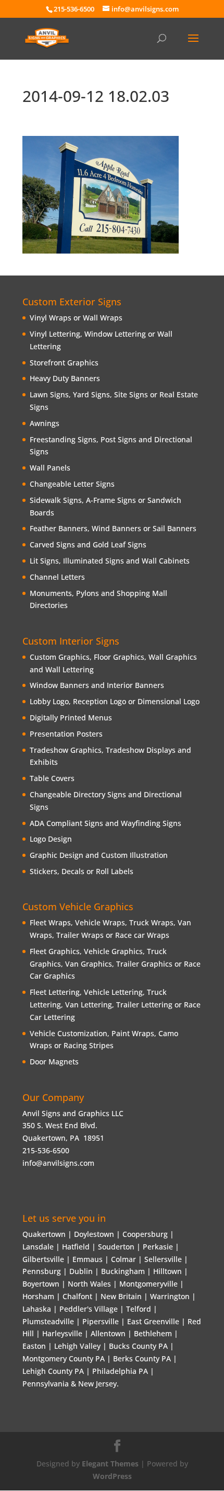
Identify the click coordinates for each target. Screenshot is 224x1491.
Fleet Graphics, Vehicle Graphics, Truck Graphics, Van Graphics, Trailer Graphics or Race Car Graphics (115, 963)
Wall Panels (50, 468)
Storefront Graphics (64, 363)
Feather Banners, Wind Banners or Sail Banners (113, 528)
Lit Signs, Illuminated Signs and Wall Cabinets (110, 561)
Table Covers (52, 778)
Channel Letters (57, 577)
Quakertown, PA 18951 (63, 1138)
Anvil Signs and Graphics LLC (72, 1113)
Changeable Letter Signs (72, 484)
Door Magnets (54, 1061)
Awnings (44, 423)
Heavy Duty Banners (65, 378)
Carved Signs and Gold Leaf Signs (88, 544)
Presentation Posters (66, 734)
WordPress (112, 1476)
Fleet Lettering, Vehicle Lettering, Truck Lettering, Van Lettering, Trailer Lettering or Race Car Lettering (115, 1004)
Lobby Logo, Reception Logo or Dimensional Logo (115, 701)
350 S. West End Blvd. (59, 1125)
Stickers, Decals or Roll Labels (81, 871)
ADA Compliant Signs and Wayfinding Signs (105, 823)
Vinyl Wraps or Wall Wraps (76, 318)
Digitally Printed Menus (71, 717)
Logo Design (51, 839)
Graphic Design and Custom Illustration (99, 855)
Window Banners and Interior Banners (97, 685)
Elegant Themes (110, 1464)
